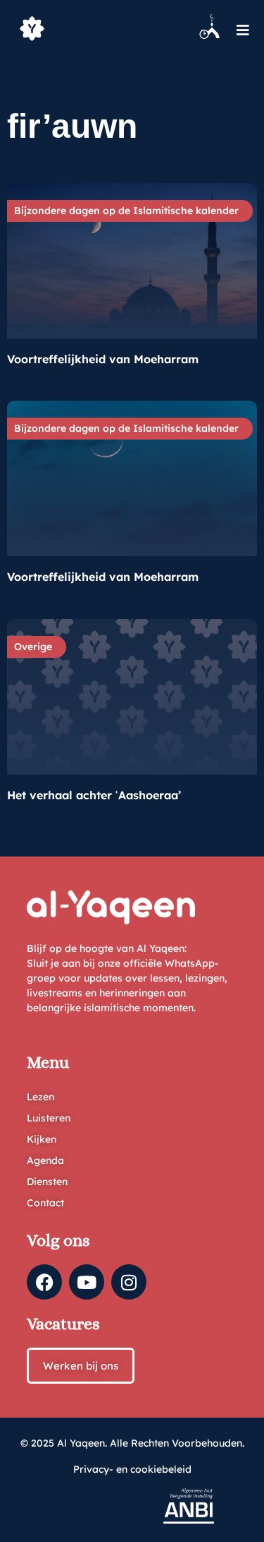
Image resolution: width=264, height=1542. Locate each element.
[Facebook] (44, 1282)
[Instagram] (128, 1282)
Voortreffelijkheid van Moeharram (103, 359)
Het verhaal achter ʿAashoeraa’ (94, 795)
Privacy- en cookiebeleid (132, 1469)
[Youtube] (86, 1282)
